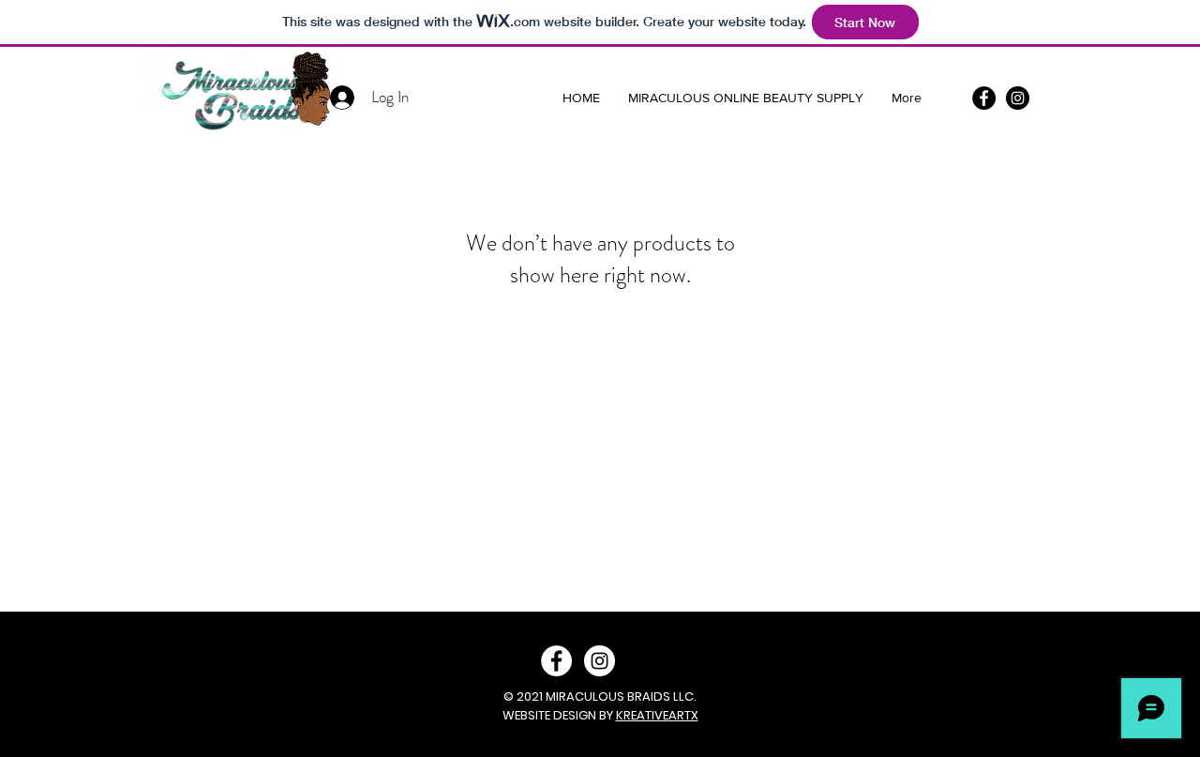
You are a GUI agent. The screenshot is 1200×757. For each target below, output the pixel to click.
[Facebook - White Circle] (556, 660)
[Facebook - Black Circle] (984, 98)
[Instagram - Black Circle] (1017, 98)
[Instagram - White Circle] (599, 660)
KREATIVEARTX (657, 715)
